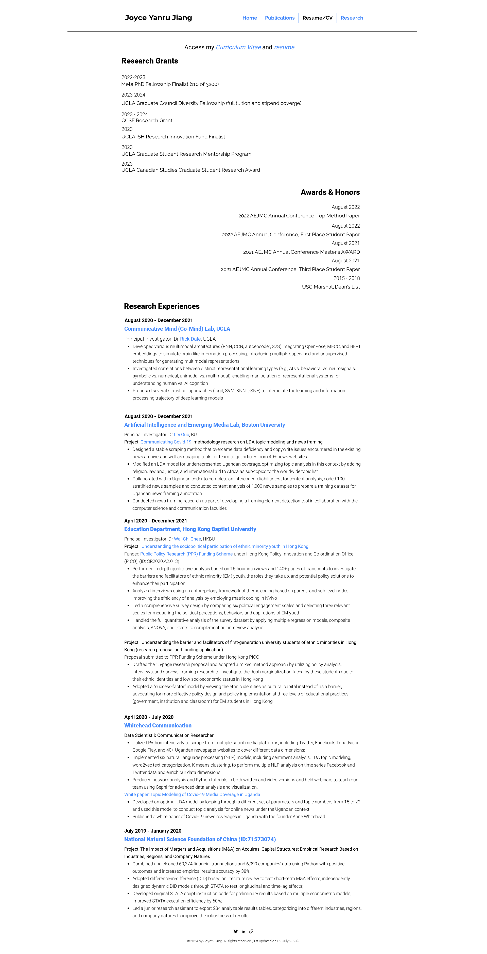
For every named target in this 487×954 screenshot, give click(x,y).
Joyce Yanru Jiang (158, 17)
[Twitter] (235, 931)
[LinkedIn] (243, 931)
